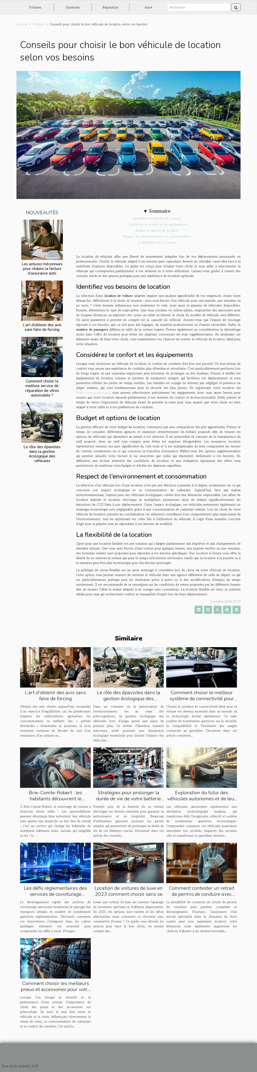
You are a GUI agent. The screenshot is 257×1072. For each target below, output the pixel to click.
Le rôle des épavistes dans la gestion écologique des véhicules (42, 453)
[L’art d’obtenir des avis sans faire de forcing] (42, 300)
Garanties (73, 7)
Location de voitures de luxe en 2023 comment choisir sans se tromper (129, 894)
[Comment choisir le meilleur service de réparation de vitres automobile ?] (42, 356)
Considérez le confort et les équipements (157, 224)
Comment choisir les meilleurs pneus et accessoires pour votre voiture (55, 989)
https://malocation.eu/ (93, 392)
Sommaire (159, 210)
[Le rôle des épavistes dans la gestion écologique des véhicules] (42, 422)
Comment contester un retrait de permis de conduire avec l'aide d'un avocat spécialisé (201, 894)
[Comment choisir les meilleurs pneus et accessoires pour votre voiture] (55, 957)
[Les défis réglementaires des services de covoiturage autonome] (55, 862)
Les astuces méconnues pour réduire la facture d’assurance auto (42, 268)
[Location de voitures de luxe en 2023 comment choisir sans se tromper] (128, 862)
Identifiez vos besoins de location (157, 218)
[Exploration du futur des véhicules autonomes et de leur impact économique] (201, 767)
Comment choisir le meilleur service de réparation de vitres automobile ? (42, 388)
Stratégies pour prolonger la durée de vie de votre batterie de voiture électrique (128, 798)
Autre (148, 7)
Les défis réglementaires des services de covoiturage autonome (55, 894)
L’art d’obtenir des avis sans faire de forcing (42, 327)
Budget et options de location (157, 230)
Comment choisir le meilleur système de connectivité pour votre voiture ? (201, 698)
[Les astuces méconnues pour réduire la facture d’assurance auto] (42, 239)
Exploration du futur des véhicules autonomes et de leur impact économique (201, 798)
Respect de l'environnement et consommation (157, 236)
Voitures (35, 7)
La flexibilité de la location (157, 242)
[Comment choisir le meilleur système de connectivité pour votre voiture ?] (201, 666)
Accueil (21, 24)
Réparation (110, 7)
